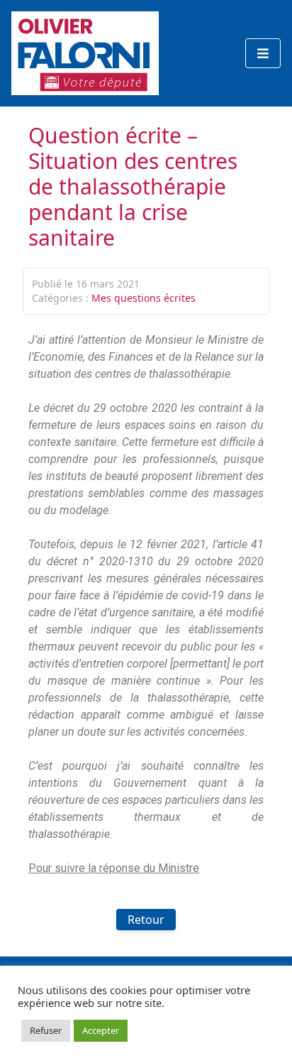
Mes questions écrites (143, 298)
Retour (146, 919)
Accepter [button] (100, 1030)
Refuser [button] (46, 1030)
